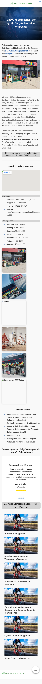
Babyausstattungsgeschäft (16, 51)
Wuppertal (9, 54)
